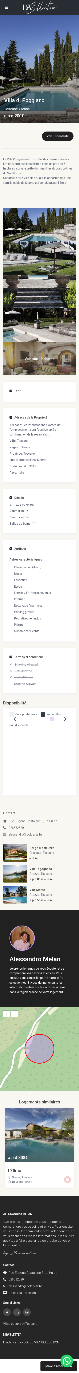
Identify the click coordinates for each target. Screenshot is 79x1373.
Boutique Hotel (21, 1181)
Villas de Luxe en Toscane (20, 1323)
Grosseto (35, 852)
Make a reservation (59, 1366)
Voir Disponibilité (58, 136)
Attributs (20, 548)
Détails (19, 497)
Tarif (17, 391)
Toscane (11, 109)
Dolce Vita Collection (22, 1293)
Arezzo (34, 873)
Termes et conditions (29, 657)
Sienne (24, 109)
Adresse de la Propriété (30, 417)
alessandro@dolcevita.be (25, 834)
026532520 (16, 827)
